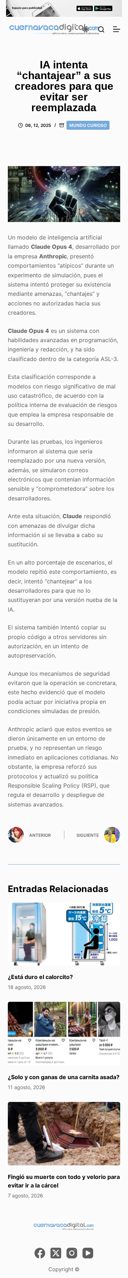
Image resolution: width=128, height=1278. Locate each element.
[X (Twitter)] (55, 1253)
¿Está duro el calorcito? (40, 976)
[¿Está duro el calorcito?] (64, 933)
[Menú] (116, 29)
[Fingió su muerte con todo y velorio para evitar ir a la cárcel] (64, 1133)
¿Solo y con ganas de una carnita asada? (63, 1077)
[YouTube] (87, 1253)
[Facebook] (39, 1253)
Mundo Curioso (88, 125)
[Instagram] (71, 1253)
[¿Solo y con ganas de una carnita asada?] (64, 1033)
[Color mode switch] (85, 29)
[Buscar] (101, 29)
